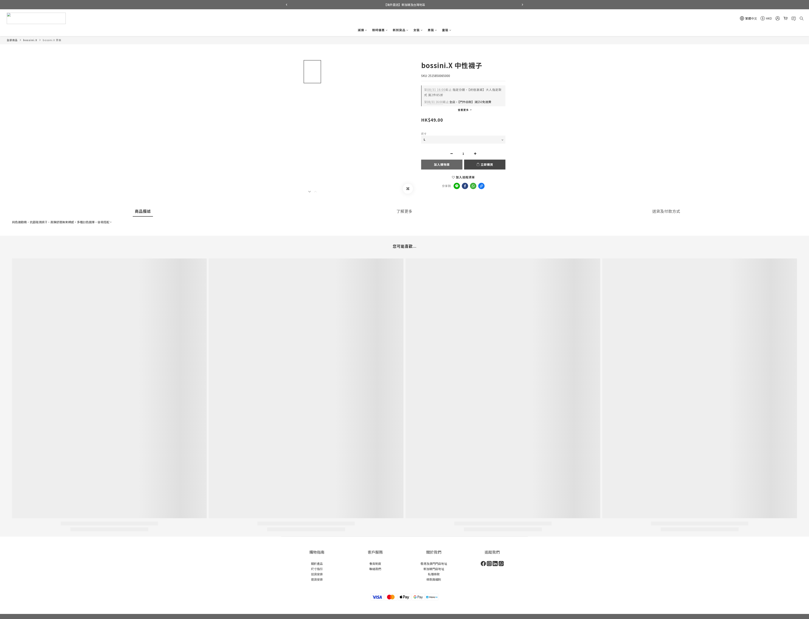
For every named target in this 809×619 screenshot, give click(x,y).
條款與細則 (433, 579)
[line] (457, 186)
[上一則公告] (286, 5)
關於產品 (317, 563)
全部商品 (12, 40)
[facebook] (465, 186)
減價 (361, 30)
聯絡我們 (375, 569)
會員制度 (375, 563)
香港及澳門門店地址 (434, 563)
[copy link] (481, 186)
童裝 (445, 30)
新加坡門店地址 (433, 569)
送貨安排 (317, 574)
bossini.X (30, 40)
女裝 (416, 30)
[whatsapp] (473, 186)
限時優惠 (378, 30)
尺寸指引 (317, 569)
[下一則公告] (522, 5)
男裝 (431, 30)
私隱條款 (434, 574)
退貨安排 (317, 579)
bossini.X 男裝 (52, 40)
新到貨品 (399, 30)
